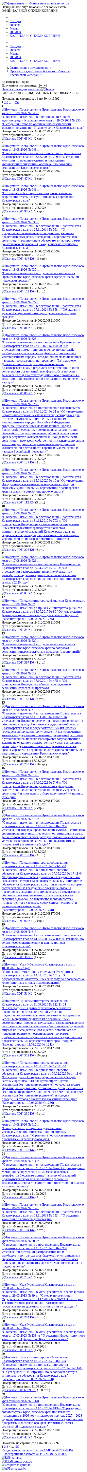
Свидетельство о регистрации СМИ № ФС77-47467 (37, 1450)
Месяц (14, 28)
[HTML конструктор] (17, 1461)
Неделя (15, 24)
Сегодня (15, 21)
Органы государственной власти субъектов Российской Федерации (40, 73)
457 (17, 102)
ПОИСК (15, 32)
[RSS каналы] (12, 1457)
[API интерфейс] (14, 1468)
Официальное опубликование (30, 67)
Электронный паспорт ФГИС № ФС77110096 (35, 1454)
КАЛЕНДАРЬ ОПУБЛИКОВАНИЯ (35, 35)
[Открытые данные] (16, 1465)
